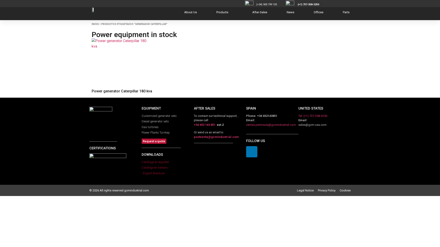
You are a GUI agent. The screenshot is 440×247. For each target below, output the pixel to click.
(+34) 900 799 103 (270, 4)
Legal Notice (307, 190)
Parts (346, 12)
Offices (318, 12)
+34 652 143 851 (204, 124)
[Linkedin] (251, 151)
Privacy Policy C (329, 190)
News (290, 12)
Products (222, 12)
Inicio (95, 24)
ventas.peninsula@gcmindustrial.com (271, 124)
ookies (346, 190)
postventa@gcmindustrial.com (216, 137)
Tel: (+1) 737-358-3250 (312, 116)
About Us (190, 12)
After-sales (259, 12)
